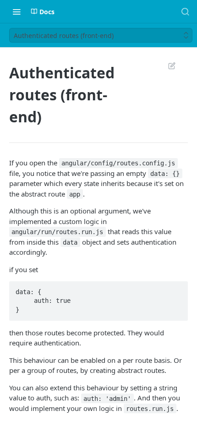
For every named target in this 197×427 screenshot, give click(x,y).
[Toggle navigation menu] (16, 11)
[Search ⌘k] (185, 11)
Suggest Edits (167, 65)
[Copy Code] (177, 289)
